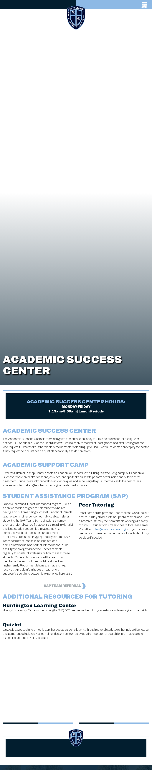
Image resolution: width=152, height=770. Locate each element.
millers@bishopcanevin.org (109, 529)
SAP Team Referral (63, 586)
